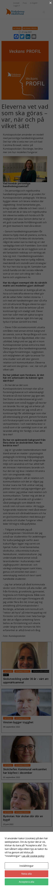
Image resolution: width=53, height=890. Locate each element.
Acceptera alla (26, 881)
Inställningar (26, 865)
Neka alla (26, 873)
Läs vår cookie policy (33, 856)
